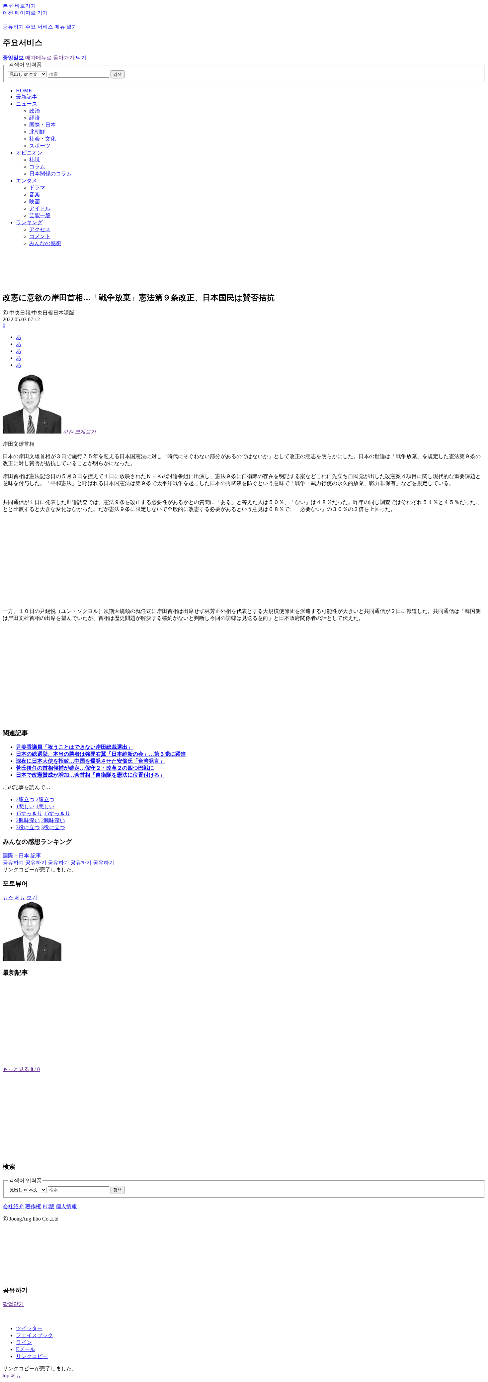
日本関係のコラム (50, 173)
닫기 (81, 57)
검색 (117, 74)
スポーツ (39, 145)
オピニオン (29, 152)
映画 (34, 201)
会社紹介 (13, 1206)
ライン (24, 1342)
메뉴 (16, 1375)
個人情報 (66, 1206)
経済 (34, 118)
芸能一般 (39, 215)
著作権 (33, 1206)
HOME (24, 90)
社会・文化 (42, 139)
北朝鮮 (37, 132)
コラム (37, 166)
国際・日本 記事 (22, 855)
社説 (34, 159)
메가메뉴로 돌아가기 (49, 57)
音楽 (34, 194)
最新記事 (26, 97)
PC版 (48, 1206)
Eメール (25, 1349)
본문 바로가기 (19, 6)
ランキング (29, 222)
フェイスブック (34, 1335)
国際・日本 (42, 125)
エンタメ (26, 180)
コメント (39, 236)
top (6, 1375)
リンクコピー (32, 1356)
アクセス (39, 229)
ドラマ (37, 187)
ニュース (26, 104)
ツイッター (29, 1328)
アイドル (39, 208)
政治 (34, 111)
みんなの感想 (45, 243)
